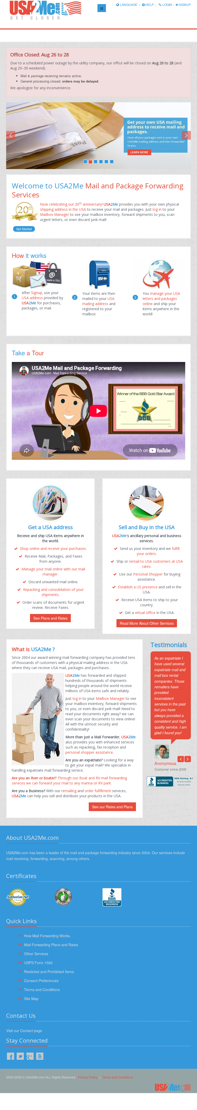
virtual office (145, 612)
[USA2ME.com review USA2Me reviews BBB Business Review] (171, 781)
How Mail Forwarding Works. (47, 935)
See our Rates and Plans (112, 806)
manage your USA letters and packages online (161, 298)
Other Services (36, 953)
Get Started (24, 229)
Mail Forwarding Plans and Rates (51, 944)
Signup (184, 4)
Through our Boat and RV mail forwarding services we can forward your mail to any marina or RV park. (69, 780)
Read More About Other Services (147, 623)
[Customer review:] (63, 896)
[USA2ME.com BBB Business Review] (122, 897)
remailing (68, 790)
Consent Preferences (41, 980)
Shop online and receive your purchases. (53, 548)
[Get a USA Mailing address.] (98, 135)
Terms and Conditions (42, 989)
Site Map (31, 998)
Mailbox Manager (54, 214)
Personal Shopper (148, 574)
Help (149, 4)
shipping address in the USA (63, 209)
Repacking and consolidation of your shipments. (53, 592)
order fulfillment (98, 790)
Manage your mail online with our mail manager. (53, 572)
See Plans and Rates (50, 618)
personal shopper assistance (89, 752)
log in (157, 209)
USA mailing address (98, 301)
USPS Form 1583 (38, 962)
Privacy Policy (87, 1077)
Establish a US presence (137, 586)
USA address (32, 297)
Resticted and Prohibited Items (49, 971)
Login (167, 4)
